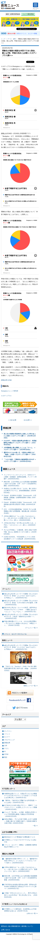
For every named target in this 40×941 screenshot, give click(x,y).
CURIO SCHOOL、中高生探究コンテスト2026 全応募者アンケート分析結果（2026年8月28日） (20, 538)
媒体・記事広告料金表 (13, 14)
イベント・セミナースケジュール (15, 634)
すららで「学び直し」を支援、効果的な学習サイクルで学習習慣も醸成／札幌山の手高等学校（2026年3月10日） (20, 814)
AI (5, 751)
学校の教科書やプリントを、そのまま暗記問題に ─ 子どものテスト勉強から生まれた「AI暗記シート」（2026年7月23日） (20, 623)
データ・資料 (11, 39)
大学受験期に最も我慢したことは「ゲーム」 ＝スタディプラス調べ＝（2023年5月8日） (20, 448)
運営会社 (4, 926)
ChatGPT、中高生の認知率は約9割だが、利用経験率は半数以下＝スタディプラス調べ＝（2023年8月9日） (20, 442)
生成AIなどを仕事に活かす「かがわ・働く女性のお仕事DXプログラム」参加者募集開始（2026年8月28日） (20, 490)
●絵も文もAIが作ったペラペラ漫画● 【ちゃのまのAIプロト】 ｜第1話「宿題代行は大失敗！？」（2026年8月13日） (21, 616)
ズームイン (6, 589)
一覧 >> (35, 825)
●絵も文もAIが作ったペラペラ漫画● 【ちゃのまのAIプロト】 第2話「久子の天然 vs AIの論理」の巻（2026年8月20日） (21, 602)
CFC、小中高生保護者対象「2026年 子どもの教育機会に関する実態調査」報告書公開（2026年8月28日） (20, 511)
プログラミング (9, 740)
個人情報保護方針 (14, 926)
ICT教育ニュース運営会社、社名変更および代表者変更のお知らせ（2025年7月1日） (20, 910)
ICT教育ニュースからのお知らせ (14, 904)
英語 (5, 757)
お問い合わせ (5, 930)
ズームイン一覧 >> (31, 628)
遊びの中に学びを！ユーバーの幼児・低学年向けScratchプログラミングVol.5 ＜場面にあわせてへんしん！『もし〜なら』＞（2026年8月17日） (20, 609)
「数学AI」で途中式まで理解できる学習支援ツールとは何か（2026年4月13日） (20, 801)
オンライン (8, 731)
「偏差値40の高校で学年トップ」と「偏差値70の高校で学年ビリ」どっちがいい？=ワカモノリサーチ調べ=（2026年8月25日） (20, 860)
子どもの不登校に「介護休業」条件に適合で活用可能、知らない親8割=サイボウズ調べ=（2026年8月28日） (20, 532)
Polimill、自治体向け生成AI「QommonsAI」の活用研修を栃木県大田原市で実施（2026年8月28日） (20, 504)
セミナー (7, 737)
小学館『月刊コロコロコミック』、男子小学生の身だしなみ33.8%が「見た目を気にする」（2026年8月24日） (20, 895)
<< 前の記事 (12, 420)
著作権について (27, 926)
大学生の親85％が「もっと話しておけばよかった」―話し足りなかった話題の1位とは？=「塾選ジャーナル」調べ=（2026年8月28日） (19, 518)
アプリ (6, 748)
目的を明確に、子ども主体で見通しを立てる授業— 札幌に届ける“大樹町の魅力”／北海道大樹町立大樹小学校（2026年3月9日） (20, 821)
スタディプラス (6, 396)
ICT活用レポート (8, 789)
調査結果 (7, 743)
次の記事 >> (28, 420)
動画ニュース (7, 640)
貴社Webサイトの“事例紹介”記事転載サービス (19, 837)
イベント (7, 734)
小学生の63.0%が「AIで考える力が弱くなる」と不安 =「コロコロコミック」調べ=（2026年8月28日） (20, 525)
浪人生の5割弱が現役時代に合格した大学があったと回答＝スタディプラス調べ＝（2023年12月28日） (20, 436)
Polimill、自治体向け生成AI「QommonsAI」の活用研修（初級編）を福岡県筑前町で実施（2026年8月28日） (20, 497)
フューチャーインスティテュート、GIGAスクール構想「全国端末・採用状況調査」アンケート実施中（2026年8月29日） (20, 477)
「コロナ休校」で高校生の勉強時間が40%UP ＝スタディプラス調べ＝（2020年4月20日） (20, 460)
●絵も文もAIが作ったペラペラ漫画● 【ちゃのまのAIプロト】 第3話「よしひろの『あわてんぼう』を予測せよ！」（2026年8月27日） (21, 596)
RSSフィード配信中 (20, 692)
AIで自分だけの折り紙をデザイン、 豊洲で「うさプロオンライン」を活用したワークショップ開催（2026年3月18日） (20, 807)
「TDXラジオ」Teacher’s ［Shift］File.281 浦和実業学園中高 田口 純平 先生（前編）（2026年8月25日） (20, 668)
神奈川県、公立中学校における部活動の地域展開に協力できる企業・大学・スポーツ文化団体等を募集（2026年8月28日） (20, 484)
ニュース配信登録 (28, 14)
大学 (5, 745)
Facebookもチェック (20, 700)
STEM (6, 754)
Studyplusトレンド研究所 (9, 391)
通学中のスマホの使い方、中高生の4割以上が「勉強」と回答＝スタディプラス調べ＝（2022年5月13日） (20, 454)
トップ (3, 39)
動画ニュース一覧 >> (31, 686)
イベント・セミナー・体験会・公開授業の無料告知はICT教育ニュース (20, 846)
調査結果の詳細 (6, 380)
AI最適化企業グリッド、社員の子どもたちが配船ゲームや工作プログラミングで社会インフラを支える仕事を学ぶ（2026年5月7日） (20, 795)
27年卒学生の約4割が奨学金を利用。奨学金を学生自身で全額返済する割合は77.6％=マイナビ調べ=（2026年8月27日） (20, 886)
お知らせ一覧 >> (32, 913)
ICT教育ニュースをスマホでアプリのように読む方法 (20, 841)
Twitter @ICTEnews (20, 707)
